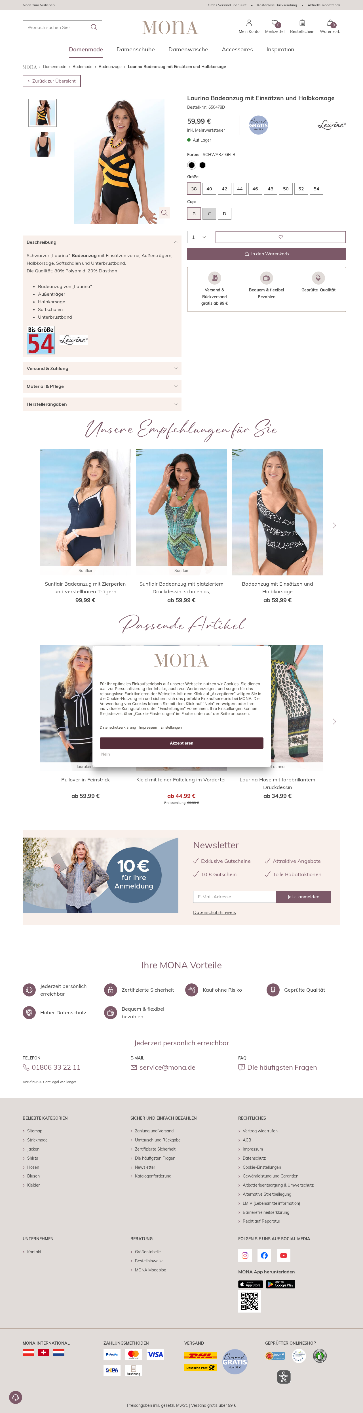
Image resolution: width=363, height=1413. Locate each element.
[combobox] (62, 27)
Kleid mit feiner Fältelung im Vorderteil (181, 779)
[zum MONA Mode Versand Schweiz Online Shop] (43, 1352)
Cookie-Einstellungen (262, 1167)
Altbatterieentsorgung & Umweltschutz (278, 1185)
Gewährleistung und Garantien (270, 1176)
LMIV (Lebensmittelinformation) (271, 1203)
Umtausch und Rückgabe (158, 1140)
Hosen (33, 1167)
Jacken (33, 1149)
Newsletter (145, 1167)
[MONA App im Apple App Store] (250, 1284)
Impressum (253, 1149)
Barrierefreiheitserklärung (266, 1212)
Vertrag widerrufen (260, 1131)
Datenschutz (254, 1158)
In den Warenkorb (270, 253)
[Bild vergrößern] (164, 212)
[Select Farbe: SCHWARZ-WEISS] (202, 165)
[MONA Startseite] (170, 27)
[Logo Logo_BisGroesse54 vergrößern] (41, 340)
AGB (247, 1140)
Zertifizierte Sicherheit (155, 1149)
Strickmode (37, 1140)
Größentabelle (148, 1251)
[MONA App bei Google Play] (280, 1284)
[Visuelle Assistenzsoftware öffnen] (281, 1377)
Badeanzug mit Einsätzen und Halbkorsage (277, 588)
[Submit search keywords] (94, 27)
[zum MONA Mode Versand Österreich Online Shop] (28, 1352)
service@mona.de (167, 1067)
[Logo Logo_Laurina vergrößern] (332, 125)
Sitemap (34, 1131)
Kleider (33, 1185)
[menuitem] (86, 51)
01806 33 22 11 (56, 1067)
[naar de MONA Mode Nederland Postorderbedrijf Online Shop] (58, 1352)
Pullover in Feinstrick (85, 779)
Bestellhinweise (149, 1260)
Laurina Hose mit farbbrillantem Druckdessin (277, 783)
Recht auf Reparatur (261, 1221)
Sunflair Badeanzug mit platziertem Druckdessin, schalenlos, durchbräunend (181, 588)
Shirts (32, 1158)
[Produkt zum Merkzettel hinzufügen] (281, 237)
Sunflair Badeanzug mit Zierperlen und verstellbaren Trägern (85, 588)
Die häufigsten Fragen (282, 1067)
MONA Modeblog (150, 1270)
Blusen (33, 1176)
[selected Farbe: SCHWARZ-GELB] (191, 165)
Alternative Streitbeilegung (267, 1194)
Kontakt (34, 1251)
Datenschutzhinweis (214, 912)
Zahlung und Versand (154, 1131)
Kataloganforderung (153, 1176)
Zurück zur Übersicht (54, 81)
